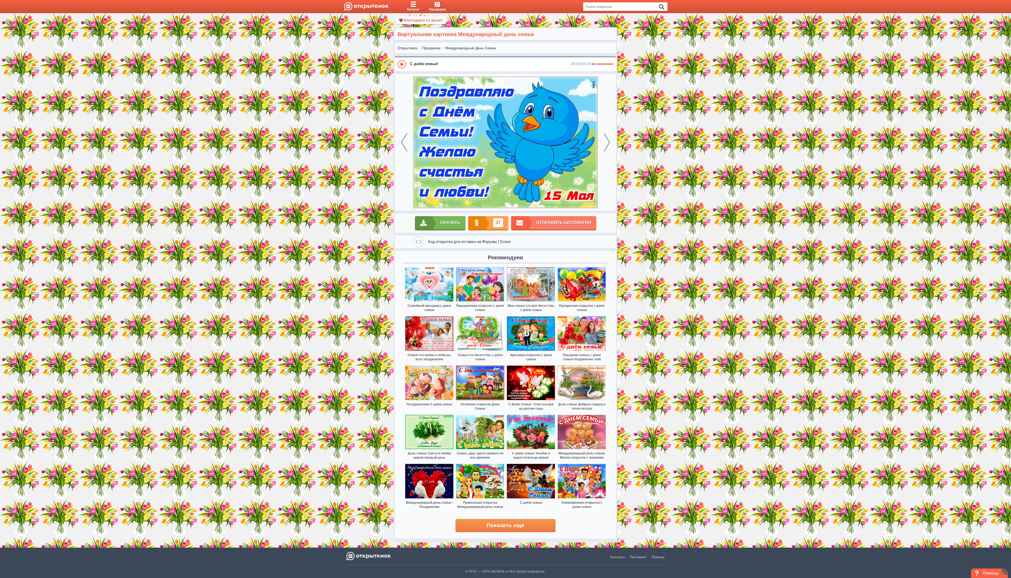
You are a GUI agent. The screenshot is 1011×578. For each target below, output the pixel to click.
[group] (505, 64)
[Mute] (593, 64)
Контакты (617, 557)
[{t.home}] (369, 556)
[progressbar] (604, 64)
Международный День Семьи (470, 48)
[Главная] (366, 7)
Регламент (638, 557)
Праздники (431, 48)
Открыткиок (407, 48)
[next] (607, 142)
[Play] (402, 64)
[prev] (404, 142)
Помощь (658, 557)
